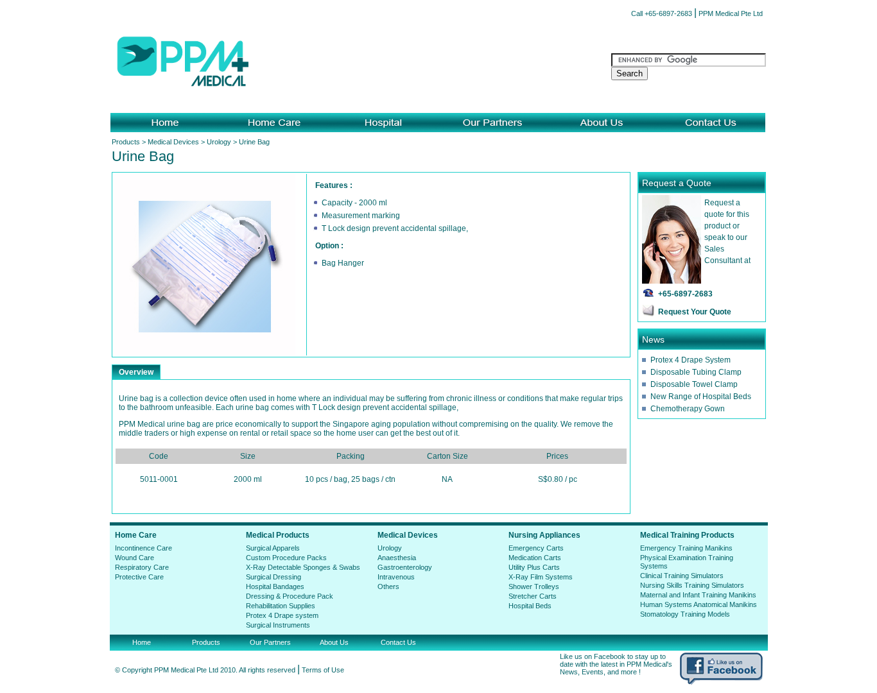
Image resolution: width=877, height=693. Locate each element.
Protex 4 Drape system (282, 615)
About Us (334, 642)
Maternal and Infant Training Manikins (698, 595)
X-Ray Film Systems (540, 577)
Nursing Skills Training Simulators (692, 585)
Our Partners (270, 642)
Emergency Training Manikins (686, 548)
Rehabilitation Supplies (280, 606)
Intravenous (396, 577)
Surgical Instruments (278, 625)
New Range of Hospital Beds (700, 396)
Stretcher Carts (532, 596)
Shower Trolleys (533, 586)
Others (388, 586)
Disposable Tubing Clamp (696, 372)
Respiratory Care (142, 567)
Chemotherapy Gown (687, 408)
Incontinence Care (143, 548)
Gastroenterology (405, 567)
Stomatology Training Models (685, 614)
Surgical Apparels (273, 548)
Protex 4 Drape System (690, 359)
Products (126, 142)
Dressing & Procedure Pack (289, 596)
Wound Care (134, 557)
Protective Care (139, 577)
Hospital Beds (529, 606)
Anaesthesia (397, 557)
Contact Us (398, 642)
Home (141, 642)
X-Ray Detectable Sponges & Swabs (303, 567)
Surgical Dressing (273, 577)
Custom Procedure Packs (286, 557)
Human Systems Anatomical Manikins (698, 604)
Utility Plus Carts (534, 567)
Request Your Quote (694, 311)
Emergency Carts (536, 548)
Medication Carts (534, 557)
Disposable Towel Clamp (694, 384)
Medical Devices (173, 142)
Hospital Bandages (275, 586)
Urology (219, 142)
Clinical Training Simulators (682, 575)
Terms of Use (323, 670)
